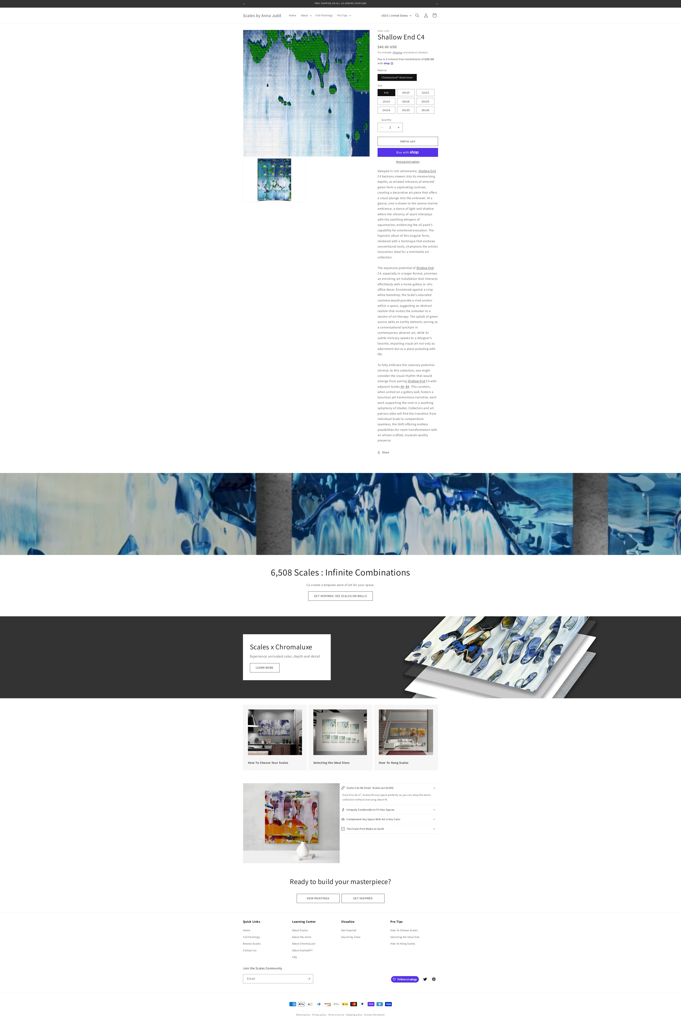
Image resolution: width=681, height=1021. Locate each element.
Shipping (397, 52)
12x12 (425, 92)
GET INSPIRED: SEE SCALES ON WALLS (340, 596)
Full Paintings (251, 937)
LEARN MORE (265, 668)
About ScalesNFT (302, 950)
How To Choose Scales (404, 930)
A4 (402, 386)
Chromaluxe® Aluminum (397, 77)
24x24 (387, 110)
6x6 (386, 92)
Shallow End (427, 171)
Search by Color (351, 937)
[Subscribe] (308, 978)
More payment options (408, 161)
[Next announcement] (437, 3)
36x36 (426, 110)
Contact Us (249, 950)
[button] (306, 15)
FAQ (294, 957)
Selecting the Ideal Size (405, 937)
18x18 (406, 101)
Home (246, 930)
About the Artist (301, 937)
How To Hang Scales (402, 943)
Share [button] (385, 452)
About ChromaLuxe (303, 943)
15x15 (386, 101)
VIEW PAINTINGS (318, 898)
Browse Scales (252, 943)
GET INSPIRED (363, 898)
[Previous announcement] (244, 3)
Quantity (386, 119)
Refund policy (303, 1014)
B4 (407, 386)
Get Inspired (348, 930)
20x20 (426, 101)
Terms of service (336, 1014)
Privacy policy (319, 1014)
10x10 (406, 92)
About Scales (300, 930)
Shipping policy (354, 1014)
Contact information (374, 1014)
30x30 (406, 110)
